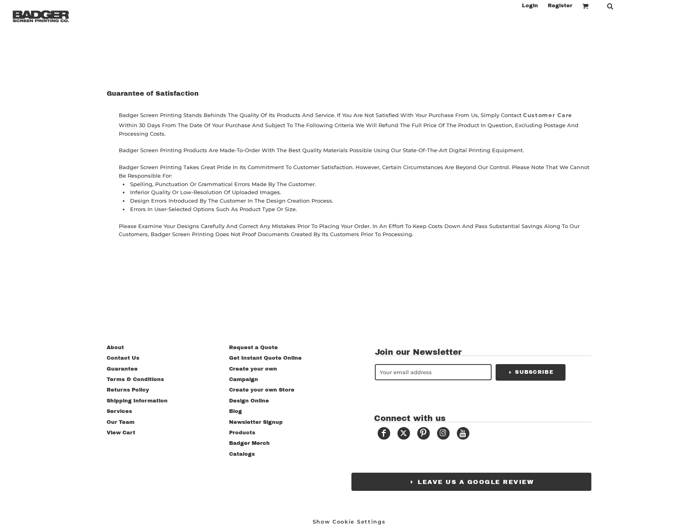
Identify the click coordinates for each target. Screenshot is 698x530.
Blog (235, 411)
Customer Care (547, 115)
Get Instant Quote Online (265, 358)
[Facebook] (384, 433)
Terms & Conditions (135, 379)
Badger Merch (249, 443)
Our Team (121, 422)
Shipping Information (137, 401)
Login (530, 5)
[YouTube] (463, 433)
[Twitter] (403, 433)
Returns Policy (128, 390)
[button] (585, 6)
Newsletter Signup (256, 422)
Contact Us (123, 358)
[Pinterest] (423, 433)
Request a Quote (253, 347)
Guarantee (122, 369)
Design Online (249, 401)
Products (242, 433)
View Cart (121, 433)
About (115, 347)
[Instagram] (443, 433)
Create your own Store (261, 390)
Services (119, 411)
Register (560, 5)
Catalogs (242, 454)
